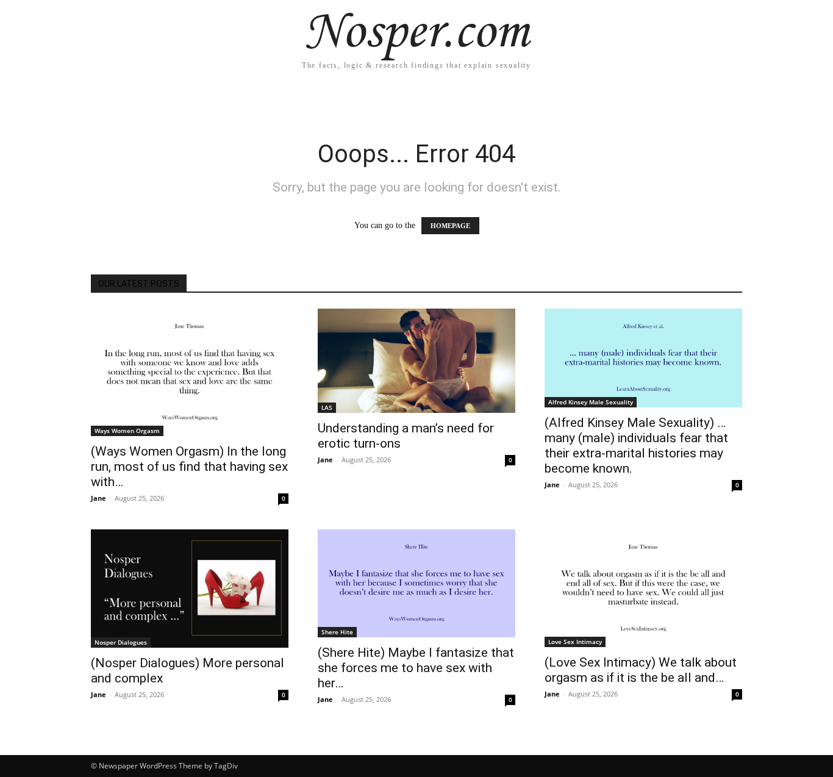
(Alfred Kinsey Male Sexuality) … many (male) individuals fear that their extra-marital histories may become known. (636, 445)
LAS (326, 407)
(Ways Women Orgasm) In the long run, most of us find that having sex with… (189, 466)
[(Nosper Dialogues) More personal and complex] (189, 588)
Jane (98, 498)
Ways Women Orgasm (127, 430)
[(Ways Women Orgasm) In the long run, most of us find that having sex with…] (189, 372)
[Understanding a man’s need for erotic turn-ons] (416, 361)
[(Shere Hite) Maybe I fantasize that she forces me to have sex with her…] (416, 583)
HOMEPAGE (450, 225)
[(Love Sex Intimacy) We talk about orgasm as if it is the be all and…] (643, 588)
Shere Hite (337, 632)
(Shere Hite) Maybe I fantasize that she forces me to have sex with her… (416, 667)
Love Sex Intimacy (575, 641)
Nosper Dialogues (121, 642)
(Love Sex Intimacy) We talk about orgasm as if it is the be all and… (641, 670)
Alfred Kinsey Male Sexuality (590, 402)
